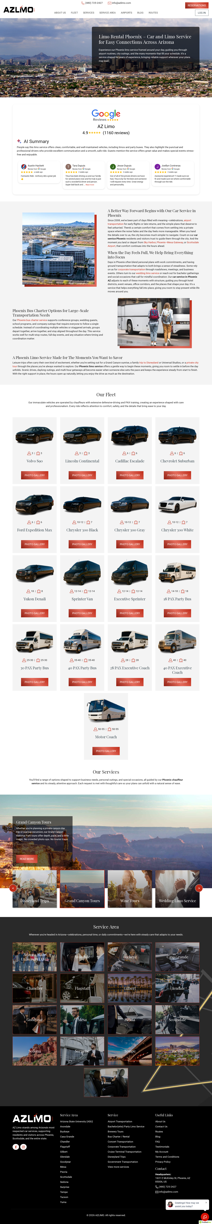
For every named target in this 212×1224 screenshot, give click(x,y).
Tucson (177, 1051)
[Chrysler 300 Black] (82, 503)
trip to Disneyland (148, 362)
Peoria (129, 1019)
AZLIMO (99, 1215)
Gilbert (130, 988)
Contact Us (161, 1126)
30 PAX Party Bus (34, 667)
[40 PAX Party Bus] (82, 641)
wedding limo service (147, 273)
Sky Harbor (150, 242)
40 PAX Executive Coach (177, 670)
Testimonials (162, 1146)
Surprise (82, 1051)
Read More (27, 858)
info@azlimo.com (121, 2)
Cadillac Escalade (129, 460)
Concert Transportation (120, 1141)
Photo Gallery (35, 475)
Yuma (106, 1082)
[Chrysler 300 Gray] (130, 503)
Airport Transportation (120, 1121)
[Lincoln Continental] (82, 434)
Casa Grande (177, 956)
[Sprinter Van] (82, 572)
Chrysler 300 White (177, 529)
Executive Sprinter (130, 598)
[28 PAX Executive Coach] (130, 641)
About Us (160, 1121)
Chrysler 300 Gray (130, 529)
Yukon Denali (35, 598)
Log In (202, 12)
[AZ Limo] (19, 9)
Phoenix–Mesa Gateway (170, 242)
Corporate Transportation (122, 1146)
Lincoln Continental (82, 460)
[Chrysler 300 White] (177, 503)
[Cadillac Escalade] (130, 434)
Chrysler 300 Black (82, 529)
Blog (157, 1136)
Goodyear (35, 1019)
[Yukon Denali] (34, 572)
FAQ (157, 1141)
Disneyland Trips (117, 1156)
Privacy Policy (162, 1161)
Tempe (130, 1051)
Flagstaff (82, 988)
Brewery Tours (115, 1131)
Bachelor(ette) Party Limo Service (126, 1126)
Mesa (82, 1019)
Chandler (35, 988)
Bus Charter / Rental (119, 1136)
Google (43, 169)
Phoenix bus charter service (32, 320)
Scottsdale (177, 1019)
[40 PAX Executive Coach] (177, 641)
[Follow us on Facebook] (16, 1147)
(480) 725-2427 (94, 2)
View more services (118, 1166)
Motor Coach (106, 736)
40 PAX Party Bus (82, 667)
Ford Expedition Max (34, 529)
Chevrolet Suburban (177, 460)
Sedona (35, 1051)
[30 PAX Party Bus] (34, 641)
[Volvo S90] (34, 434)
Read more (90, 185)
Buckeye (130, 956)
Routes (159, 1131)
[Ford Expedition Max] (34, 503)
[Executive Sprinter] (130, 572)
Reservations (197, 5)
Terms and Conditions (167, 1156)
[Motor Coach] (106, 710)
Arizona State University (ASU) (34, 956)
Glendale (177, 988)
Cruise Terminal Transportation (124, 1151)
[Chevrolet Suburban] (177, 434)
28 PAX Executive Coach (130, 667)
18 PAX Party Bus (177, 598)
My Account (161, 1151)
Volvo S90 (35, 460)
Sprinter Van (82, 598)
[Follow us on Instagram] (23, 1147)
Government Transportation (123, 1161)
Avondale (82, 956)
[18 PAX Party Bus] (177, 572)
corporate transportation (131, 269)
